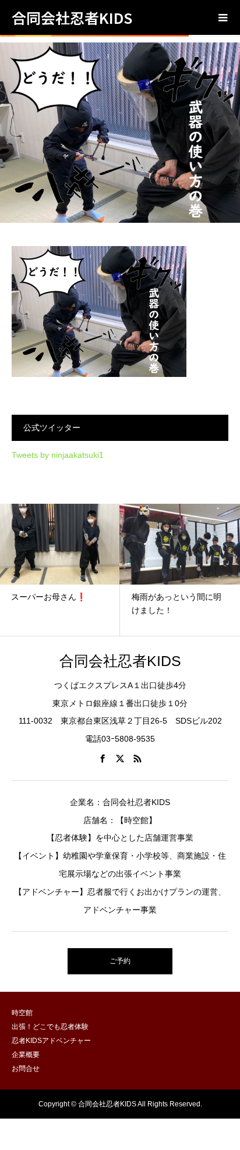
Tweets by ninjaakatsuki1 (58, 455)
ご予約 (120, 961)
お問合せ (26, 1068)
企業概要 (26, 1055)
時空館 (22, 1013)
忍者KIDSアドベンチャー (51, 1041)
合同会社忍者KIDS (72, 17)
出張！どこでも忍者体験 (50, 1027)
